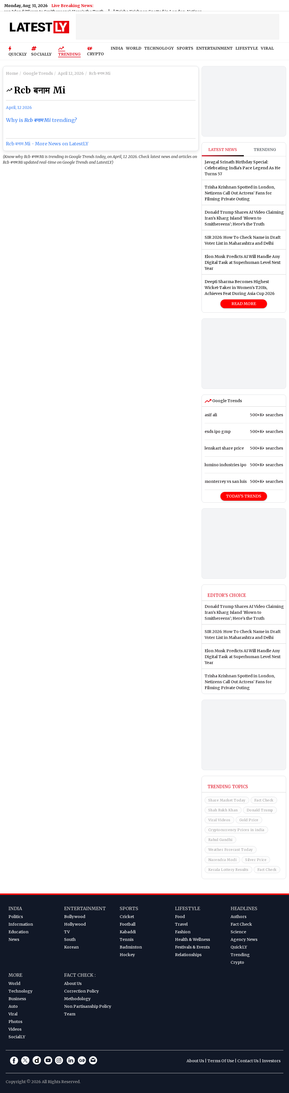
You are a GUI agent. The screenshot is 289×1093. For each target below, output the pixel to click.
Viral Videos (219, 820)
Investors (271, 1060)
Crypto (237, 962)
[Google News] (82, 1060)
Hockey (127, 954)
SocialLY (16, 1036)
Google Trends (226, 400)
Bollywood (74, 916)
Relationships (188, 954)
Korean (71, 947)
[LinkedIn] (70, 1060)
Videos (14, 1029)
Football (127, 924)
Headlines (244, 908)
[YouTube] (48, 1060)
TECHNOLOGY (159, 48)
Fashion (183, 931)
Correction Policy (81, 991)
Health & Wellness (192, 939)
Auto (13, 1006)
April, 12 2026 (19, 107)
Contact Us (248, 1060)
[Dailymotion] (36, 1060)
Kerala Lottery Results (228, 870)
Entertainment (85, 908)
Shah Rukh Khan (223, 810)
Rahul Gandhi (220, 840)
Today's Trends (243, 496)
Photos (15, 1021)
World (14, 983)
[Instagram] (59, 1060)
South (70, 939)
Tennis (126, 939)
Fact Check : (80, 975)
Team (69, 1014)
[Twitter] (25, 1060)
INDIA (117, 48)
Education (18, 931)
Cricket (127, 916)
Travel (181, 924)
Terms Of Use (220, 1060)
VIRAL (267, 48)
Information (20, 924)
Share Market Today (227, 800)
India (15, 908)
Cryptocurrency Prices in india (236, 830)
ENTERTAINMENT (214, 48)
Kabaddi (128, 931)
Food (180, 916)
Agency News (244, 939)
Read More (243, 303)
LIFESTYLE (246, 48)
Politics (15, 916)
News (13, 939)
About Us (73, 983)
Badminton (131, 947)
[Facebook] (14, 1060)
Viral (12, 1014)
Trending (69, 54)
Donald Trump (260, 810)
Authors (238, 916)
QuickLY (239, 947)
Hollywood (75, 924)
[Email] (93, 1060)
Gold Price (249, 820)
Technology (20, 991)
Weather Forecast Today (230, 849)
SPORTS (185, 48)
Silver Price (255, 860)
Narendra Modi (222, 860)
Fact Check (263, 800)
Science (238, 931)
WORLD (133, 48)
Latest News (222, 149)
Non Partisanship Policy (87, 1006)
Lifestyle (187, 908)
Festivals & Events (192, 947)
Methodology (77, 998)
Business (17, 998)
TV (67, 931)
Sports (129, 908)
